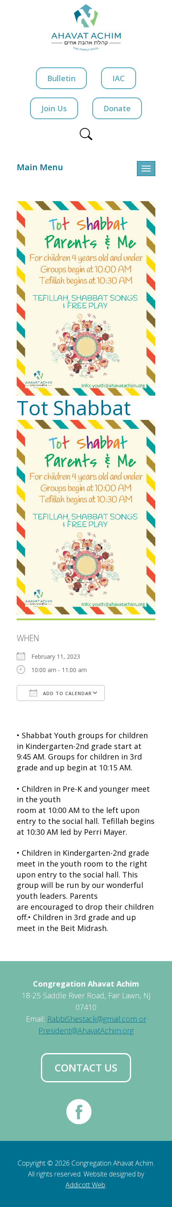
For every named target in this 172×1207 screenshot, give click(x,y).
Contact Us (86, 1067)
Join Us (54, 108)
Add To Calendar (66, 693)
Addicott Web (85, 1184)
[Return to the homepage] (86, 27)
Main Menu (40, 167)
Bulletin (61, 78)
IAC (118, 78)
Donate (117, 108)
